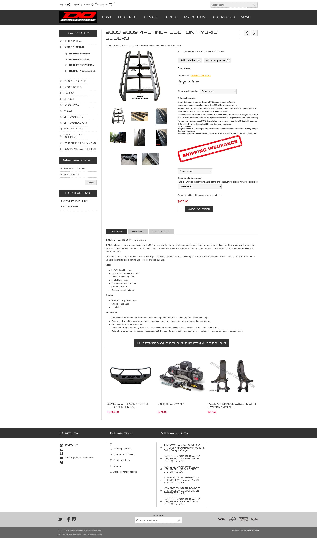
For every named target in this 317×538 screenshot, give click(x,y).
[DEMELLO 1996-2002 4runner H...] (254, 33)
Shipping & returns (122, 448)
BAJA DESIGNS (71, 174)
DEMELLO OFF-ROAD (201, 76)
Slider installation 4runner (190, 178)
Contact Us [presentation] (161, 231)
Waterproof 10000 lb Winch (171, 355)
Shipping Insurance (187, 98)
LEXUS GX (69, 93)
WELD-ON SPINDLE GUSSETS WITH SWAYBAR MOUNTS (232, 405)
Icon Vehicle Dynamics (75, 168)
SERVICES (69, 99)
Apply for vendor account (125, 472)
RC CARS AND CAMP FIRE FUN (80, 149)
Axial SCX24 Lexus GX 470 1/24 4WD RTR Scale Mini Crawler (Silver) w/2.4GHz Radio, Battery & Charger (184, 448)
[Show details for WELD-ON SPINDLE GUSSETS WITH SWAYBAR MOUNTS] (232, 376)
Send (179, 520)
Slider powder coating (188, 91)
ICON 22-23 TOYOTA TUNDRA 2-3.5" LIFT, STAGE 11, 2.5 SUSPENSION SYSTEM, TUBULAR (182, 480)
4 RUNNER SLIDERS (79, 59)
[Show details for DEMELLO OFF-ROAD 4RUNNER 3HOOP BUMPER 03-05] (131, 376)
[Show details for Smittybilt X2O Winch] (181, 376)
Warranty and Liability (123, 454)
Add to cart (199, 209)
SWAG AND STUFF (73, 128)
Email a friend (184, 68)
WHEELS (68, 111)
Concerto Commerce (250, 530)
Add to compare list (215, 60)
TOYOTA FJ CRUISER (75, 81)
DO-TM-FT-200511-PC (74, 201)
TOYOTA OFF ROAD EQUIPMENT (74, 135)
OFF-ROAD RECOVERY (75, 123)
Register (62, 5)
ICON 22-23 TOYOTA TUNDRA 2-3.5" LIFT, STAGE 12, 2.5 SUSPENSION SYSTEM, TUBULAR (182, 458)
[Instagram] (74, 519)
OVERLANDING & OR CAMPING (80, 143)
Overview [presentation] (117, 231)
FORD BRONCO (71, 105)
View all (90, 182)
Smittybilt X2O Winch (171, 403)
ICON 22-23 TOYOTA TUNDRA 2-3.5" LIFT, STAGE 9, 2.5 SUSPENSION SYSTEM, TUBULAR (182, 501)
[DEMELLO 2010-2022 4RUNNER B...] (247, 33)
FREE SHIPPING (69, 206)
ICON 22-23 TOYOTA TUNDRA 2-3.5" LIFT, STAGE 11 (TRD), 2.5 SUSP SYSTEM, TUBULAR (182, 469)
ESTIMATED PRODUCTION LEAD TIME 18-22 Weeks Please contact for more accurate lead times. (129, 358)
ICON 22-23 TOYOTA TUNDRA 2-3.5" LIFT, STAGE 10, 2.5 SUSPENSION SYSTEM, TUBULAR (182, 491)
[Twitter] (60, 519)
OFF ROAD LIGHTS (73, 117)
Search (254, 4)
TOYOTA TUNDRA (73, 87)
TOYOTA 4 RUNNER (74, 47)
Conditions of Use (121, 460)
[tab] (117, 231)
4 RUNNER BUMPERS (80, 53)
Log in (75, 5)
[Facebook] (67, 519)
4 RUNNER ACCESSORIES (82, 71)
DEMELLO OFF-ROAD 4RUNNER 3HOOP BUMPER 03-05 (128, 405)
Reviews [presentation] (138, 231)
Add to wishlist (188, 60)
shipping (98, 534)
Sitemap (117, 466)
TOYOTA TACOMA (73, 41)
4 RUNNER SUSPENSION (81, 65)
